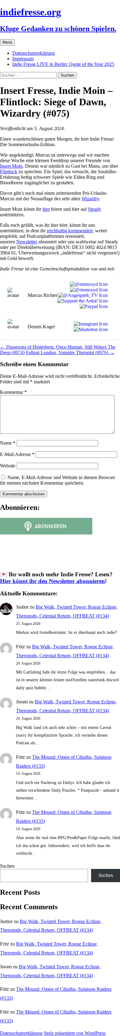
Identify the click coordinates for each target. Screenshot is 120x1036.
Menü (7, 42)
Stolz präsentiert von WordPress (75, 1033)
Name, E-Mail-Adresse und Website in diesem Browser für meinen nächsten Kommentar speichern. (57, 480)
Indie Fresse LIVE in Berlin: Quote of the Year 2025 (63, 64)
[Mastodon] (89, 329)
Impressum (23, 58)
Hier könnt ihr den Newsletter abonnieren (52, 581)
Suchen (7, 866)
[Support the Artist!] (81, 301)
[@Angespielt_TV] (82, 295)
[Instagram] (89, 324)
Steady (94, 209)
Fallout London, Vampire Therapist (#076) (70, 352)
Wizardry (90, 198)
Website (7, 465)
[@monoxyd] (87, 284)
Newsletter (26, 241)
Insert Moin (11, 166)
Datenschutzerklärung (33, 53)
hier (46, 209)
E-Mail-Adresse (17, 454)
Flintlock (8, 171)
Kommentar (13, 392)
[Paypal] (92, 306)
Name (7, 443)
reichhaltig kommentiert (70, 230)
